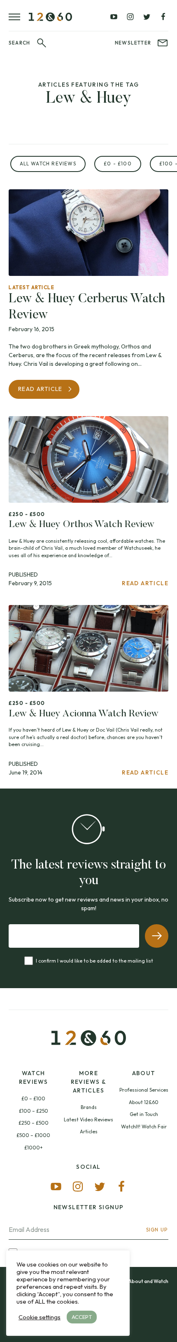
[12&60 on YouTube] (114, 17)
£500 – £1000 (33, 1135)
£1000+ (33, 1147)
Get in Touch (144, 1114)
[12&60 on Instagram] (130, 17)
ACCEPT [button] (82, 1317)
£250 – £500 (34, 1123)
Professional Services (143, 1090)
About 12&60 (143, 1102)
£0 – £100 (33, 1098)
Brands (89, 1107)
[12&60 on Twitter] (146, 17)
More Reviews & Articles (89, 1081)
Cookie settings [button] (40, 1317)
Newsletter (133, 43)
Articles (89, 1131)
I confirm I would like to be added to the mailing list (94, 961)
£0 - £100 (118, 163)
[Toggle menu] (19, 16)
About (144, 1073)
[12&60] (50, 17)
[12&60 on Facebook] (163, 17)
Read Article (40, 389)
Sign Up (157, 1230)
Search (19, 43)
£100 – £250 (33, 1111)
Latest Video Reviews (88, 1119)
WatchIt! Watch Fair (144, 1126)
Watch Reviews (33, 1077)
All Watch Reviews (48, 163)
